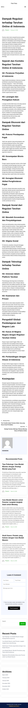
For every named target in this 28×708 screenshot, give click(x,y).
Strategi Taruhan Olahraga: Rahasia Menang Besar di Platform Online (15, 429)
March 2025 (5, 674)
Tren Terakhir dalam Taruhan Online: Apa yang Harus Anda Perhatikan (13, 423)
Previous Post (6, 420)
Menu (2, 6)
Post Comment (14, 608)
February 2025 (5, 677)
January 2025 (5, 680)
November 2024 (6, 686)
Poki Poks (14, 3)
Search (4, 621)
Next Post (22, 426)
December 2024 (6, 683)
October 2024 (5, 689)
